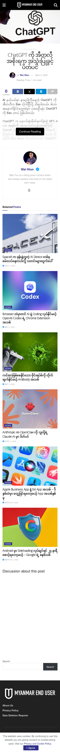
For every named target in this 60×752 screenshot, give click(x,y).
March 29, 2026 (11, 502)
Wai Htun (24, 75)
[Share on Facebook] (17, 91)
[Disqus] (30, 616)
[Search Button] (56, 5)
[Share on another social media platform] (52, 91)
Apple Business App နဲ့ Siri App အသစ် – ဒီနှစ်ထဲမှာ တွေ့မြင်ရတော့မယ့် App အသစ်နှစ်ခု (29, 493)
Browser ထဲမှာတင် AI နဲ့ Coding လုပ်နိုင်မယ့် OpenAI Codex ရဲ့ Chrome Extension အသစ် (29, 318)
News (8, 250)
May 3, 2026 (9, 384)
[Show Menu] (4, 5)
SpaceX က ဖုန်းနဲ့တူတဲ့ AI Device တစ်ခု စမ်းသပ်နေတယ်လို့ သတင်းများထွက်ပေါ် (27, 259)
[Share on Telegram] (41, 91)
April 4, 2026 (10, 441)
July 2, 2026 (9, 266)
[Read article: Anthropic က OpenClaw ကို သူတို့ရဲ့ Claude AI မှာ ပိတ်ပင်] (30, 408)
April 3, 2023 (41, 75)
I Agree (31, 747)
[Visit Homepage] (30, 5)
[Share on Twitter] (29, 91)
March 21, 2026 (11, 560)
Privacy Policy (10, 710)
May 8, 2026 (9, 327)
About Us (7, 705)
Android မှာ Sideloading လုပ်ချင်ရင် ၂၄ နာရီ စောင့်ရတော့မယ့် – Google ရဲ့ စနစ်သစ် (29, 553)
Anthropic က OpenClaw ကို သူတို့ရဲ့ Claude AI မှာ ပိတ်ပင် (25, 434)
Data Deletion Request (15, 715)
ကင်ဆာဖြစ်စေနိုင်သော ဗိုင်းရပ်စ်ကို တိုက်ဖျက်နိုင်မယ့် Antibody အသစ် (27, 377)
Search (6, 661)
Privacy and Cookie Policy (37, 743)
